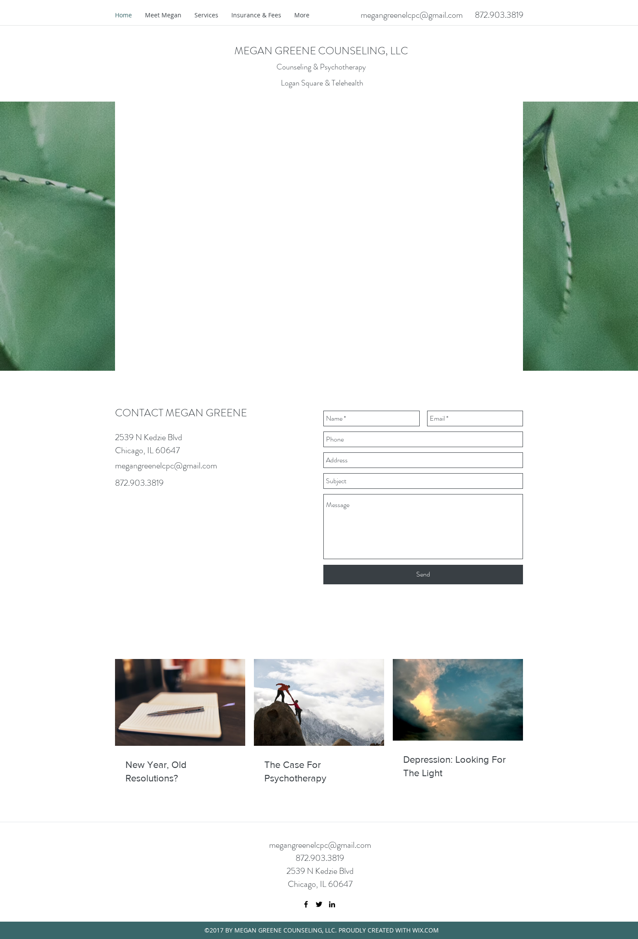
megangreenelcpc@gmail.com (412, 15)
